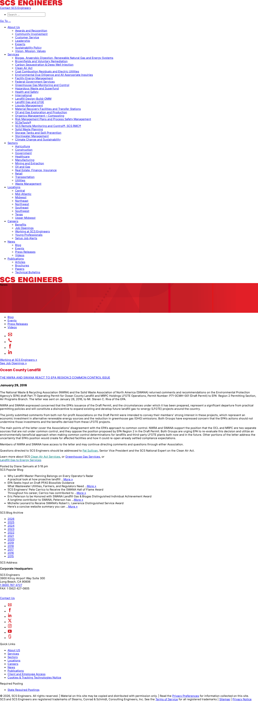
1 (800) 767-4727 (11, 585)
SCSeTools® (23, 122)
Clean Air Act (23, 68)
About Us (14, 27)
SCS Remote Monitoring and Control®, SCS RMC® (48, 126)
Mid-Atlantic (23, 194)
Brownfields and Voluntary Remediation (41, 61)
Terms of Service (166, 699)
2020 (11, 539)
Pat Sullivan (90, 450)
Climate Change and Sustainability (38, 139)
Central (20, 190)
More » (68, 479)
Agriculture (22, 146)
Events (19, 248)
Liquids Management (29, 105)
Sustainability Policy (28, 47)
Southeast (22, 207)
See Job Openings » (13, 363)
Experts (20, 44)
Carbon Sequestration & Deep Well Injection (44, 64)
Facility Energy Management (34, 78)
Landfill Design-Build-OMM (33, 98)
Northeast (21, 201)
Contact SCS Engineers (15, 8)
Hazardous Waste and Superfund (37, 88)
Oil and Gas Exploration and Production (41, 112)
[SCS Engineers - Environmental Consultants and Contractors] (31, 4)
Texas (19, 214)
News (11, 241)
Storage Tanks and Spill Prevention (38, 132)
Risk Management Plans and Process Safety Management (53, 119)
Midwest (20, 197)
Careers (13, 221)
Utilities (20, 180)
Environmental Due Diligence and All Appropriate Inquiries (54, 75)
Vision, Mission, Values (30, 51)
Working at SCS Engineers (32, 231)
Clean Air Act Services (45, 456)
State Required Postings (23, 690)
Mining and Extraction (29, 163)
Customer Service (27, 37)
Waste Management (28, 184)
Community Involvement (31, 34)
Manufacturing (24, 160)
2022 (11, 532)
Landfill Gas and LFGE (29, 102)
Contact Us (7, 598)
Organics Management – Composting (39, 115)
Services (13, 54)
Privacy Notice (242, 699)
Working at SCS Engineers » (18, 360)
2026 (11, 519)
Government (23, 153)
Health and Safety (27, 92)
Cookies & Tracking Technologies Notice (34, 677)
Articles (20, 262)
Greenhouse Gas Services (82, 456)
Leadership (22, 41)
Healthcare (22, 156)
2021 (11, 536)
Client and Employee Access (27, 674)
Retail (18, 173)
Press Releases (25, 252)
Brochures (22, 265)
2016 (11, 553)
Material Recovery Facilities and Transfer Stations (48, 109)
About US (14, 650)
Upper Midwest (25, 218)
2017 (11, 549)
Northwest (22, 204)
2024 (11, 525)
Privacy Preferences (185, 696)
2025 (11, 522)
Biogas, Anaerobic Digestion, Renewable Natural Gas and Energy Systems (64, 58)
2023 (11, 529)
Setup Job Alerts (26, 238)
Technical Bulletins (27, 272)
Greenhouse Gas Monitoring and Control (42, 85)
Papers (19, 269)
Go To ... (5, 21)
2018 (11, 546)
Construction (23, 149)
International (23, 95)
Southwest (22, 211)
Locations (14, 187)
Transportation (25, 177)
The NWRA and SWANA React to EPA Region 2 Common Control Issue (55, 377)
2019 (11, 542)
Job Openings (24, 228)
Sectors (13, 143)
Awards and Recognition (31, 30)
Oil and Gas (22, 166)
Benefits (20, 224)
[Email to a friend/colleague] (10, 336)
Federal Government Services (35, 81)
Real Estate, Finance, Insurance (36, 170)
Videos (19, 255)
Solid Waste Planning (29, 129)
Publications (16, 258)
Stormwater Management (32, 136)
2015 (11, 556)
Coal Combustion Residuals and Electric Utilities (47, 71)
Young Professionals (28, 235)
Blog (18, 245)
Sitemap (224, 699)
